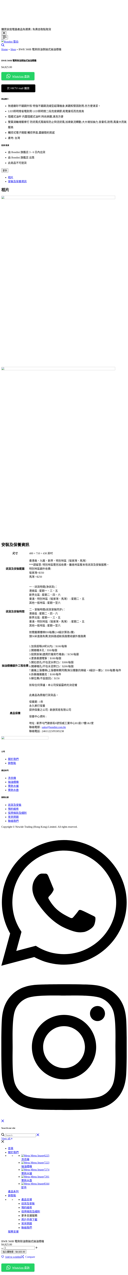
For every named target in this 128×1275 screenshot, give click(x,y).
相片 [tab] (10, 177)
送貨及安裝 (14, 804)
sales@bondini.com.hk (54, 727)
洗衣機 (12, 778)
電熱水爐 (13, 786)
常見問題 (13, 817)
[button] (28, 1256)
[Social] (64, 973)
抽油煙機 (13, 782)
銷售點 (12, 763)
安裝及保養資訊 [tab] (17, 181)
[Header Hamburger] (4, 37)
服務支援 (13, 1231)
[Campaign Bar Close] (4, 33)
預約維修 (13, 808)
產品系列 (13, 1191)
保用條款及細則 (17, 813)
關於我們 (13, 759)
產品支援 (26, 1199)
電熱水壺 (13, 790)
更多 (5, 170)
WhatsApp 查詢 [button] (21, 76)
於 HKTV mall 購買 (18, 88)
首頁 (10, 1148)
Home (4, 49)
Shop (13, 49)
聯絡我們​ (13, 821)
